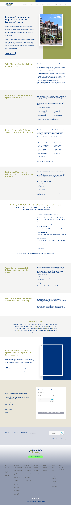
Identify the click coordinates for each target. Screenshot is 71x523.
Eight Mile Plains (27, 326)
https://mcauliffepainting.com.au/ (19, 368)
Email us (6, 412)
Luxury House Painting (42, 112)
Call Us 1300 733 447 (53, 1)
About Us (25, 4)
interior (53, 98)
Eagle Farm (46, 330)
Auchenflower (35, 330)
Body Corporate (45, 471)
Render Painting (57, 111)
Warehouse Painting (57, 145)
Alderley (25, 330)
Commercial (45, 467)
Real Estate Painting (58, 150)
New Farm (33, 328)
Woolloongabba (43, 332)
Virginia (21, 326)
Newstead (55, 328)
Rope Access (45, 470)
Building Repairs (41, 186)
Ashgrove (30, 330)
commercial (7, 26)
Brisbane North (15, 324)
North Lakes (52, 324)
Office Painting (57, 146)
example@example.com (33, 433)
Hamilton (55, 330)
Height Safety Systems (42, 185)
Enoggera (51, 330)
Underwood (50, 326)
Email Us (7, 367)
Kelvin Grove (42, 328)
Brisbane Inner (54, 483)
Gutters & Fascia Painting (43, 146)
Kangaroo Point (49, 328)
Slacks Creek (33, 326)
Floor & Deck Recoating (42, 115)
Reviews (53, 470)
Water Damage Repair (42, 152)
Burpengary (37, 324)
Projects (37, 4)
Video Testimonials (54, 471)
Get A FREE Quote (18, 1)
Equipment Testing (41, 189)
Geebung (46, 324)
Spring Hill (32, 332)
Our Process (6, 471)
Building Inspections (42, 187)
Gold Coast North (54, 486)
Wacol (55, 326)
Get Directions (35, 257)
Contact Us (60, 4)
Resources (42, 4)
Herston (28, 328)
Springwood (44, 326)
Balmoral (41, 330)
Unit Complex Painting (58, 115)
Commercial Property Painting (43, 142)
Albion (20, 324)
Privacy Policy (39, 501)
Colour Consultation (58, 112)
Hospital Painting (57, 148)
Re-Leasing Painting (57, 149)
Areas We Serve (49, 4)
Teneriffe (21, 330)
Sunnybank (39, 326)
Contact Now (10, 53)
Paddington (16, 330)
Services (31, 4)
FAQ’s (52, 467)
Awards (6, 474)
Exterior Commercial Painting (43, 145)
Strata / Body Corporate (58, 114)
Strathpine (17, 326)
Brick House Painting (42, 114)
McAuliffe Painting (13, 24)
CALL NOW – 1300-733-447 (35, 456)
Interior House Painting (42, 110)
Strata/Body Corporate (58, 154)
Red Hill (37, 328)
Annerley (24, 324)
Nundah (56, 324)
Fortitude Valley (22, 328)
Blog (56, 4)
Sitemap (43, 501)
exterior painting (60, 98)
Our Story (6, 472)
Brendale (42, 324)
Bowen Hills (16, 328)
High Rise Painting (41, 150)
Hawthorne (27, 332)
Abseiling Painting (41, 148)
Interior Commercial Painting (43, 144)
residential (28, 24)
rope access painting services (16, 26)
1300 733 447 (12, 366)
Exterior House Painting (42, 111)
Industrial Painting (57, 144)
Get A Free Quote (62, 469)
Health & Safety (7, 475)
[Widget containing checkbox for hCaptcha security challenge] (46, 400)
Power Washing (57, 110)
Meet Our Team (7, 467)
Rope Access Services (42, 149)
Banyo (32, 324)
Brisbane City (54, 478)
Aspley (29, 324)
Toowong (37, 332)
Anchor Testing (41, 183)
